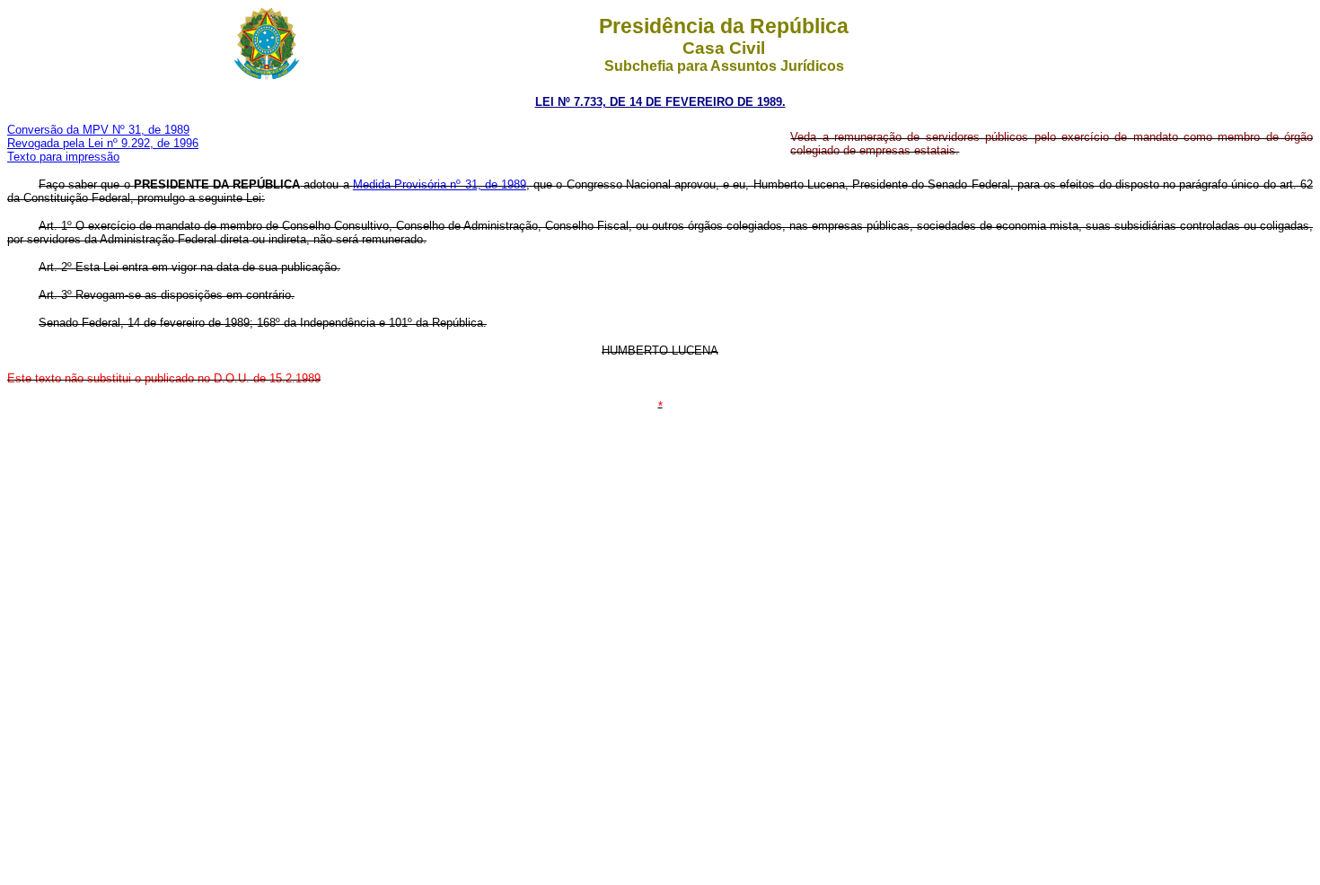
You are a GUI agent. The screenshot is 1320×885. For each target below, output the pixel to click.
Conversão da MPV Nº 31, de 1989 (98, 129)
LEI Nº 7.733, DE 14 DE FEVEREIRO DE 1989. (660, 102)
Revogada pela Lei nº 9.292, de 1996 (102, 143)
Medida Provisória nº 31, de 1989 (439, 184)
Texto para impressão (63, 156)
